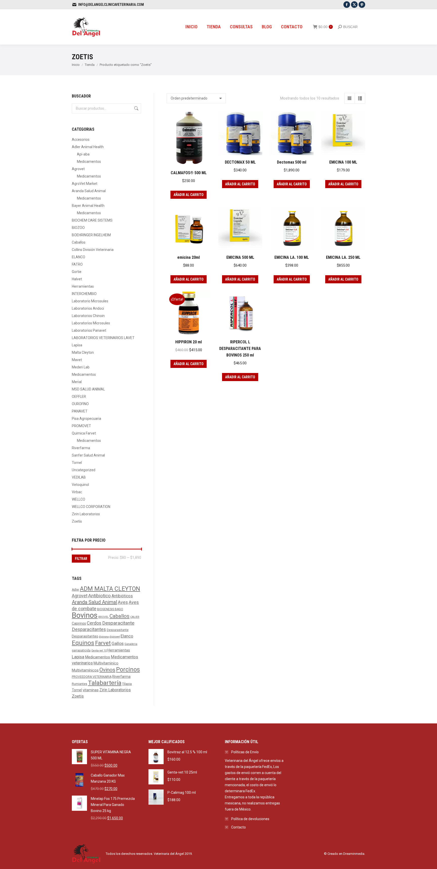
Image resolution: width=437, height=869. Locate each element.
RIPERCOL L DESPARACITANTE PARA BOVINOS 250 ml (240, 349)
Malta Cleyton (83, 352)
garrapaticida (81, 650)
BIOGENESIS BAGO (110, 609)
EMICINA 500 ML (240, 257)
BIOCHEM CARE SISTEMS (92, 220)
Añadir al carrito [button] (188, 195)
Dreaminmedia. (354, 854)
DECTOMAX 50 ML (240, 162)
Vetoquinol (80, 485)
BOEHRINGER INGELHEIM (91, 235)
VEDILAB (79, 477)
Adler (75, 589)
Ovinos (107, 669)
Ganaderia (130, 644)
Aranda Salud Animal (89, 191)
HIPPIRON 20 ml (188, 342)
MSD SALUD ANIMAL (88, 389)
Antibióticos (122, 596)
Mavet (77, 360)
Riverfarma (81, 448)
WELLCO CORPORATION (91, 507)
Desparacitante (118, 623)
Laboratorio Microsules (90, 301)
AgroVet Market (84, 184)
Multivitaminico (106, 663)
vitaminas (91, 690)
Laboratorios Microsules (91, 323)
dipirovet (115, 636)
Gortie (76, 272)
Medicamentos (89, 162)
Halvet (77, 279)
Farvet (103, 643)
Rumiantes (79, 684)
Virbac (77, 492)
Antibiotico (99, 596)
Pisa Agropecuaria (86, 419)
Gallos (118, 643)
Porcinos (128, 669)
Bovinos (85, 615)
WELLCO (78, 499)
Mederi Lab (81, 367)
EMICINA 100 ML (343, 162)
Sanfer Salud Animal (88, 455)
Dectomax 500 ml (291, 162)
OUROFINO (80, 404)
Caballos (78, 242)
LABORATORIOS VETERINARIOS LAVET (103, 338)
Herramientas (83, 286)
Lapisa (77, 345)
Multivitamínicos (85, 670)
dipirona (104, 636)
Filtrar (81, 559)
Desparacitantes (89, 629)
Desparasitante (117, 630)
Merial (77, 382)
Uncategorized (83, 470)
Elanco (127, 636)
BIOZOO (78, 228)
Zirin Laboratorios (86, 514)
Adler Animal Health (88, 147)
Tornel (77, 463)
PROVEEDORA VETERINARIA (92, 677)
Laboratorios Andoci (88, 308)
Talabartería (104, 682)
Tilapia (127, 684)
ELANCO (78, 257)
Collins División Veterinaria (93, 250)
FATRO (77, 264)
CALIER (134, 617)
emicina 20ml (188, 257)
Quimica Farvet (84, 433)
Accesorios (81, 139)
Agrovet (78, 169)
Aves (123, 602)
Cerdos (94, 623)
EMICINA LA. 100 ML (291, 257)
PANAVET (80, 411)
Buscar (135, 108)
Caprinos (79, 623)
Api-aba (83, 154)
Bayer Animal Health (88, 206)
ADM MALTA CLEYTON (110, 588)
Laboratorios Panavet (89, 330)
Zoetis (77, 521)
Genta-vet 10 (99, 650)
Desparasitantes (85, 636)
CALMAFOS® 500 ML (189, 172)
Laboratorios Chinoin (88, 316)
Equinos (83, 642)
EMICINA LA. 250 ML (343, 257)
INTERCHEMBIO (84, 294)
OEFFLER (79, 396)
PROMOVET (81, 426)
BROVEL (103, 617)
